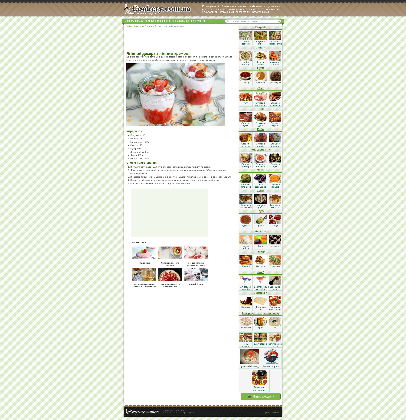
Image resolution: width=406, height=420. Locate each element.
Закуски (260, 27)
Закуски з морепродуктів (275, 43)
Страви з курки (275, 124)
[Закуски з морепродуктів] (275, 39)
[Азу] (245, 100)
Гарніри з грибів (260, 206)
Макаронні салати (275, 63)
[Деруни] (260, 325)
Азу (246, 103)
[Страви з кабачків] (275, 182)
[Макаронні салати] (275, 59)
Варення (245, 307)
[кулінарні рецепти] (160, 15)
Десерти (260, 231)
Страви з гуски (245, 124)
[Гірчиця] (260, 223)
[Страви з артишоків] (245, 182)
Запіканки (275, 266)
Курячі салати (260, 63)
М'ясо (260, 88)
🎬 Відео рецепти (260, 396)
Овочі (260, 170)
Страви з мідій (275, 165)
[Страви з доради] (275, 141)
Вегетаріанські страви (275, 345)
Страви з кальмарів (246, 165)
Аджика (246, 225)
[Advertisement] (181, 39)
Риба (260, 129)
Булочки (260, 266)
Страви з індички (260, 124)
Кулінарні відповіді (249, 366)
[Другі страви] (260, 341)
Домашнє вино (275, 287)
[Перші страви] (245, 341)
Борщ (246, 82)
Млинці (246, 266)
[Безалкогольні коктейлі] (260, 284)
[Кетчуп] (275, 223)
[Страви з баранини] (260, 100)
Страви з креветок (260, 165)
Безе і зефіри (245, 247)
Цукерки (275, 246)
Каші (275, 327)
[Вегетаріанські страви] (275, 341)
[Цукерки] (275, 243)
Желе (260, 246)
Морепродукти (260, 149)
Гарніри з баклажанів (246, 206)
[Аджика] (245, 223)
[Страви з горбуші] (260, 141)
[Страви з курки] (275, 121)
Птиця (260, 108)
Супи (260, 68)
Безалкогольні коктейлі (261, 287)
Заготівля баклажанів (275, 308)
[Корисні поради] (271, 363)
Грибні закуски (246, 42)
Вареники (246, 327)
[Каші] (275, 325)
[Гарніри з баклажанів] (245, 203)
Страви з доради (275, 144)
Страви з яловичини (275, 104)
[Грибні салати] (245, 59)
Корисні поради (271, 366)
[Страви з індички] (260, 121)
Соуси (260, 211)
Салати (260, 47)
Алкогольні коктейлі (245, 287)
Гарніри (260, 190)
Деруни (260, 327)
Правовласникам (271, 413)
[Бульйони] (260, 80)
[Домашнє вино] (275, 284)
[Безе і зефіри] (245, 243)
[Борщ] (245, 80)
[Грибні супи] (275, 80)
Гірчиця (260, 225)
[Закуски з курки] (260, 39)
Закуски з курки (260, 42)
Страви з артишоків (246, 185)
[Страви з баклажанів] (260, 182)
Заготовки (260, 292)
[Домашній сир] (260, 305)
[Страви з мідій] (275, 162)
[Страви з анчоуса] (245, 141)
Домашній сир (260, 308)
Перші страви (245, 345)
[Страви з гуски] (245, 121)
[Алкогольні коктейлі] (245, 284)
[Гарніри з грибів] (260, 203)
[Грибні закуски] (245, 39)
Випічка (260, 251)
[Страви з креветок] (260, 162)
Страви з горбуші (260, 144)
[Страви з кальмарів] (245, 162)
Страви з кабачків (275, 185)
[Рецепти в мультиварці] (259, 384)
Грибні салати (245, 63)
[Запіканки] (275, 264)
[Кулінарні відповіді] (249, 363)
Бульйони (260, 82)
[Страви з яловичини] (275, 100)
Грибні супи (275, 82)
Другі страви (260, 344)
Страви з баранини (260, 104)
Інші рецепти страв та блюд (260, 313)
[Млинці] (245, 264)
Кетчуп (275, 225)
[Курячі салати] (260, 59)
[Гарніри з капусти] (275, 203)
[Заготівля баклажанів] (275, 305)
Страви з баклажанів (260, 185)
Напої (260, 272)
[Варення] (245, 305)
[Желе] (260, 243)
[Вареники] (245, 325)
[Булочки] (260, 264)
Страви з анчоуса (245, 144)
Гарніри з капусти (275, 206)
